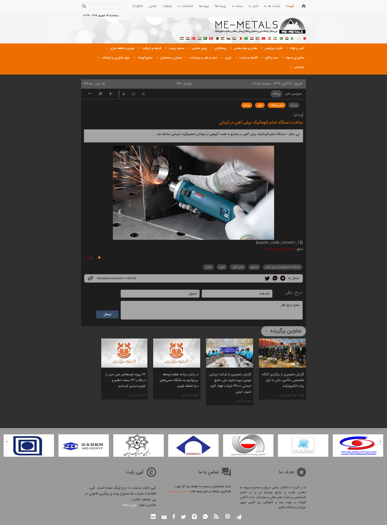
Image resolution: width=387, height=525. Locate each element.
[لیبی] (246, 38)
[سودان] (234, 38)
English (138, 6)
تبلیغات (167, 6)
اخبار (255, 6)
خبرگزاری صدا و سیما (279, 249)
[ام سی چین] (83, 445)
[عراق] (252, 38)
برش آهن (237, 267)
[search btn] (84, 6)
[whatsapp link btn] (205, 517)
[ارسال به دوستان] (133, 94)
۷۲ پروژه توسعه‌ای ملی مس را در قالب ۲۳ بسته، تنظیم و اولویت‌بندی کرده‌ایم (125, 380)
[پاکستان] (281, 38)
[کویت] (257, 38)
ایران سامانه (129, 505)
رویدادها (220, 6)
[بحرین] (304, 38)
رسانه (239, 6)
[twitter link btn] (183, 517)
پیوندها (204, 6)
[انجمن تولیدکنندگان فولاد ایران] (248, 445)
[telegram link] (282, 279)
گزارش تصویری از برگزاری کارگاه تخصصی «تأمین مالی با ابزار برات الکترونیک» (283, 380)
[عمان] (228, 38)
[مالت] (240, 38)
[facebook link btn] (174, 517)
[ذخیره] (143, 94)
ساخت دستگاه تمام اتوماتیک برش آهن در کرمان (261, 122)
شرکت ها (274, 6)
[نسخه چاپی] (123, 94)
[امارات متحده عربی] (182, 38)
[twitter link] (267, 279)
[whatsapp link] (275, 279)
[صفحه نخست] (303, 6)
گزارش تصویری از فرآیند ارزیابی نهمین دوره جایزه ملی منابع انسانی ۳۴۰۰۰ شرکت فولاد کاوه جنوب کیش (230, 383)
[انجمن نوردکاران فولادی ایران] (358, 445)
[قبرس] (298, 38)
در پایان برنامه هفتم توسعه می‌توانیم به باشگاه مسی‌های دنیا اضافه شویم (179, 380)
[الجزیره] (292, 38)
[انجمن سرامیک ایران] (138, 445)
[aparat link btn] (227, 517)
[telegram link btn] (238, 517)
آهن (221, 267)
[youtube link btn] (164, 518)
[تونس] (211, 38)
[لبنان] (269, 38)
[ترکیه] (193, 38)
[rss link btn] (216, 517)
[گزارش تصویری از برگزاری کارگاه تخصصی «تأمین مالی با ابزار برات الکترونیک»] (282, 353)
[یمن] (187, 38)
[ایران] (275, 38)
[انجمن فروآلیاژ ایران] (303, 445)
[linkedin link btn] (153, 517)
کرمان (208, 267)
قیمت (290, 6)
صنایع (254, 267)
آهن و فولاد (276, 105)
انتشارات (187, 6)
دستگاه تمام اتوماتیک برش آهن (282, 267)
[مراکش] (263, 38)
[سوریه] (199, 38)
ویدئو (294, 105)
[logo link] (260, 28)
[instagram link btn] (194, 517)
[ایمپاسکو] (193, 445)
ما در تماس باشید (178, 491)
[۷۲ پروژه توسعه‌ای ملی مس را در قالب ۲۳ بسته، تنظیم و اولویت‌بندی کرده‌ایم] (124, 353)
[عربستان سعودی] (205, 38)
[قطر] (217, 38)
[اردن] (222, 38)
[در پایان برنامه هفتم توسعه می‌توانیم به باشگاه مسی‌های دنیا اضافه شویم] (176, 353)
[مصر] (286, 38)
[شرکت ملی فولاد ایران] (29, 445)
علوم (260, 105)
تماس (153, 6)
